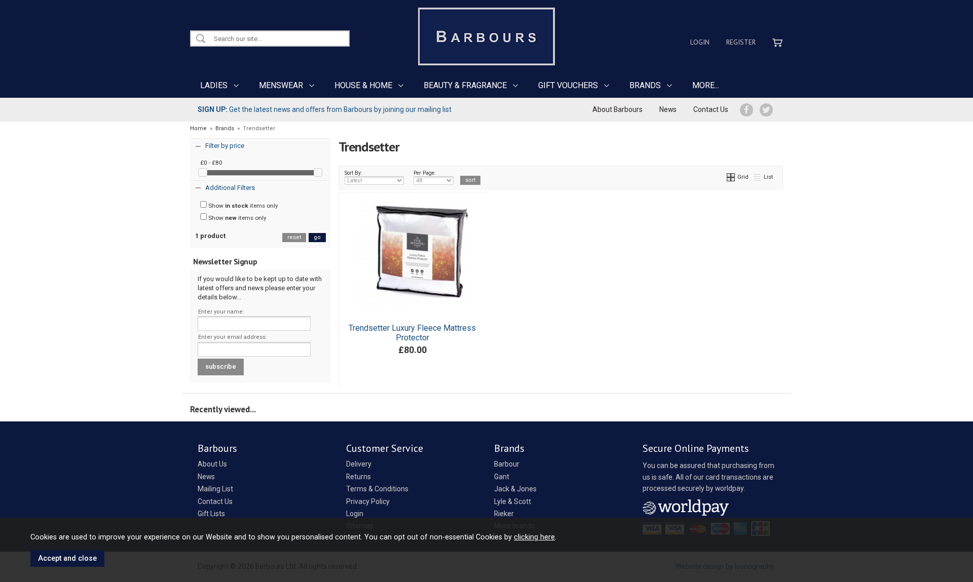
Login (699, 42)
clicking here (534, 537)
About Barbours (617, 109)
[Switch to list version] (757, 176)
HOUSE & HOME (363, 85)
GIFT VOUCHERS (568, 85)
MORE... (705, 85)
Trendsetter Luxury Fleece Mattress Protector (412, 332)
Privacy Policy (368, 501)
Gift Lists (211, 514)
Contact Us (710, 109)
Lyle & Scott (512, 501)
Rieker (504, 514)
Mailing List (215, 489)
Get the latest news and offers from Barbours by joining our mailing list (325, 109)
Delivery (358, 464)
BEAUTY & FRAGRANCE (465, 85)
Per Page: (425, 173)
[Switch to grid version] (731, 176)
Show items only (242, 205)
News (668, 109)
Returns (358, 477)
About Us (212, 464)
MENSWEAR (281, 85)
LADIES (214, 85)
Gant (501, 477)
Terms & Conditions (377, 489)
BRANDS (645, 85)
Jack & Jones (515, 489)
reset (294, 237)
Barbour (506, 464)
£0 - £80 (211, 162)
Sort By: (353, 173)
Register (741, 42)
